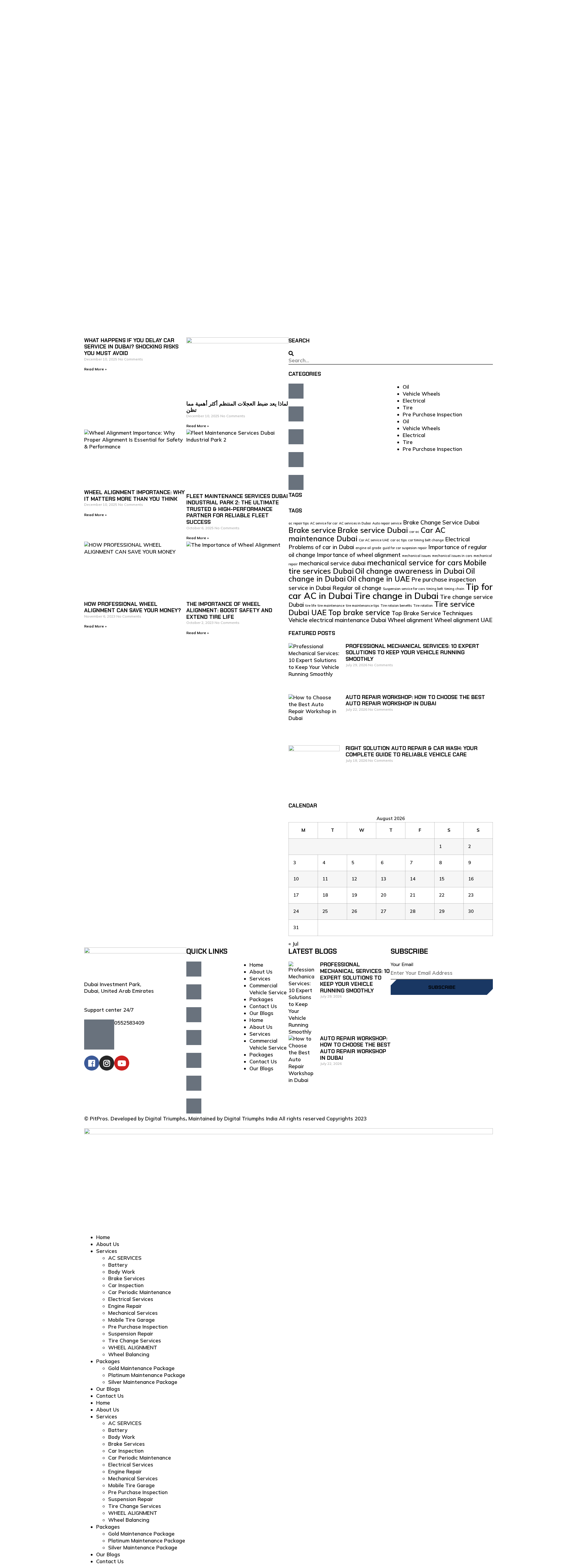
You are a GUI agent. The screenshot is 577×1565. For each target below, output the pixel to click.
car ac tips (398, 540)
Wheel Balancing (128, 1354)
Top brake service (359, 612)
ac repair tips (298, 523)
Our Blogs (261, 1013)
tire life (310, 605)
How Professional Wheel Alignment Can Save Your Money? (132, 607)
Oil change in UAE (378, 578)
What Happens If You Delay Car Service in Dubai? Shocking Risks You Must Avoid (131, 347)
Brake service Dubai (372, 530)
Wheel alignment (410, 620)
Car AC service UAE (374, 540)
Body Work (121, 1272)
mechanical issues (416, 556)
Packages (261, 999)
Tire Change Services (134, 1340)
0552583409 (129, 1023)
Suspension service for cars (404, 589)
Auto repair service (386, 523)
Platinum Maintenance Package (146, 1375)
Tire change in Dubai (396, 595)
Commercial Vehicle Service (268, 988)
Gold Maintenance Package (141, 1368)
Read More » (95, 369)
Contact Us (263, 1006)
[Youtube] (121, 1063)
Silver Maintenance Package (142, 1382)
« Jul (293, 944)
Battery (117, 1265)
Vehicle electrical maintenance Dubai (337, 620)
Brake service (312, 530)
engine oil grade (368, 548)
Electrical (414, 400)
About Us (261, 971)
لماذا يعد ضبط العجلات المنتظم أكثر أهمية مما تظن (237, 407)
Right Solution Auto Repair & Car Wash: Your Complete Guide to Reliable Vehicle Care (412, 751)
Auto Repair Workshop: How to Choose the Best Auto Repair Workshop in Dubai (415, 700)
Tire (408, 407)
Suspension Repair (130, 1333)
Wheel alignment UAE (463, 620)
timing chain (454, 589)
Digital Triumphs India (250, 1118)
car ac (414, 532)
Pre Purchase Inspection (432, 414)
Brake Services (126, 1278)
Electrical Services (130, 1299)
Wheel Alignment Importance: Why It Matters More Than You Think (134, 496)
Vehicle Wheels (421, 393)
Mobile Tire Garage (131, 1320)
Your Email (402, 964)
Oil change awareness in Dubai (409, 571)
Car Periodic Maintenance (139, 1292)
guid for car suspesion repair (405, 548)
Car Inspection (126, 1285)
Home (256, 965)
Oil (406, 387)
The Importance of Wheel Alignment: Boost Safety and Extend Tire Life (229, 610)
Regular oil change (356, 587)
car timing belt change (426, 540)
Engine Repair (125, 1306)
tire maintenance (331, 605)
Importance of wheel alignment (359, 554)
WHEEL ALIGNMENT (132, 1347)
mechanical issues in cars (452, 556)
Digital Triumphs (165, 1118)
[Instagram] (106, 1063)
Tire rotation (423, 605)
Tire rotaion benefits (396, 605)
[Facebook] (91, 1063)
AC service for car (323, 523)
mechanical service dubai (332, 563)
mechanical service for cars (414, 562)
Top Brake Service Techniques (432, 613)
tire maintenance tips (362, 605)
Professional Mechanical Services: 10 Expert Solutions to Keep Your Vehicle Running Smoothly (412, 653)
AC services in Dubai (355, 523)
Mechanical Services (133, 1313)
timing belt (434, 589)
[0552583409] (99, 1035)
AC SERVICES (125, 1258)
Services (259, 978)
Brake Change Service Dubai (441, 522)
